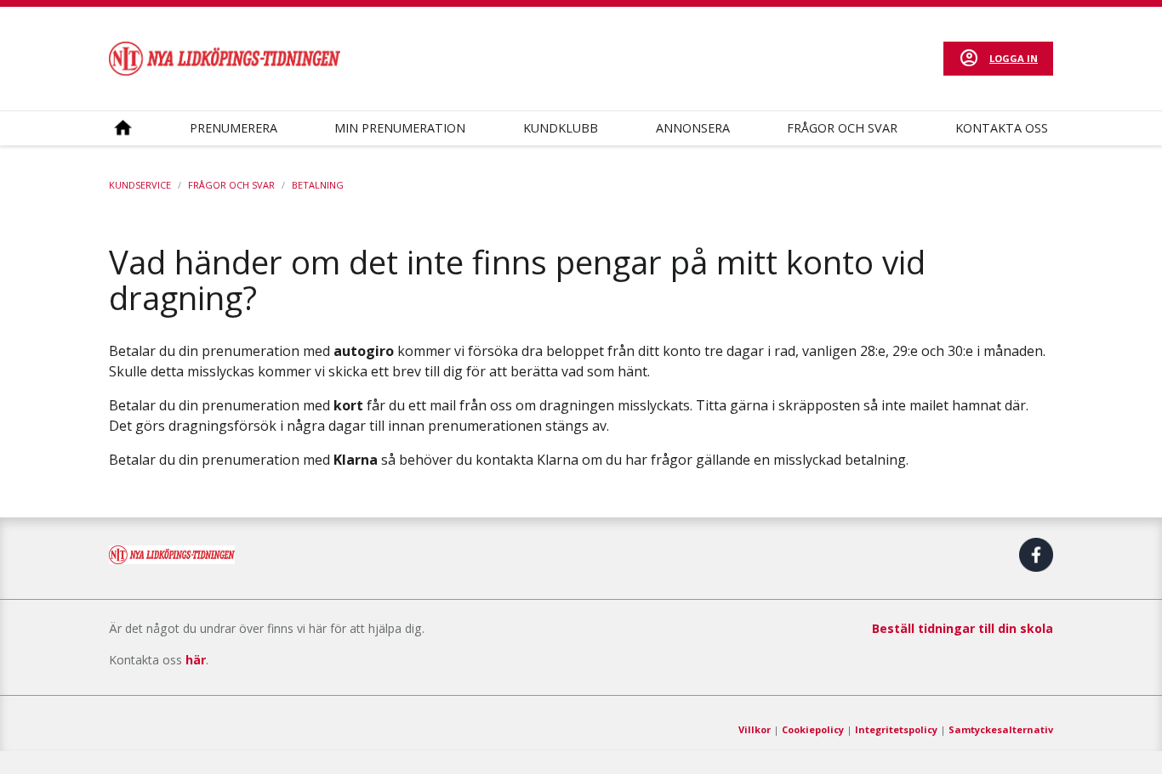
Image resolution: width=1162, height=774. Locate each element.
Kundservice (140, 184)
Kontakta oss (1001, 128)
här (195, 660)
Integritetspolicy (896, 729)
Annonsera (693, 128)
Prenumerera (233, 128)
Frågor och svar (842, 128)
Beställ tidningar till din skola (962, 628)
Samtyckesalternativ (1000, 729)
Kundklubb (560, 128)
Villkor (754, 729)
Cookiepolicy (813, 729)
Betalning (318, 184)
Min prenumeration (399, 128)
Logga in (1013, 58)
